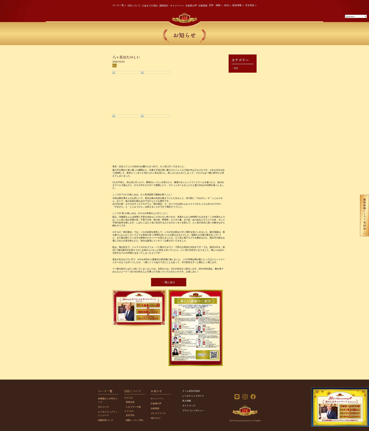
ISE (236, 68)
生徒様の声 (191, 5)
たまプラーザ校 (133, 407)
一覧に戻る (168, 282)
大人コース (103, 407)
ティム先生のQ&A (191, 391)
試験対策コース (105, 420)
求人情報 (186, 400)
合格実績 (202, 5)
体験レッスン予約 (134, 420)
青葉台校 (130, 402)
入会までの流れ (150, 5)
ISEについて (134, 5)
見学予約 (130, 415)
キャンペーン (177, 5)
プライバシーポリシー (193, 410)
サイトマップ (188, 405)
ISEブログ (156, 418)
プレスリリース (158, 413)
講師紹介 (164, 5)
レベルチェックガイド (193, 396)
